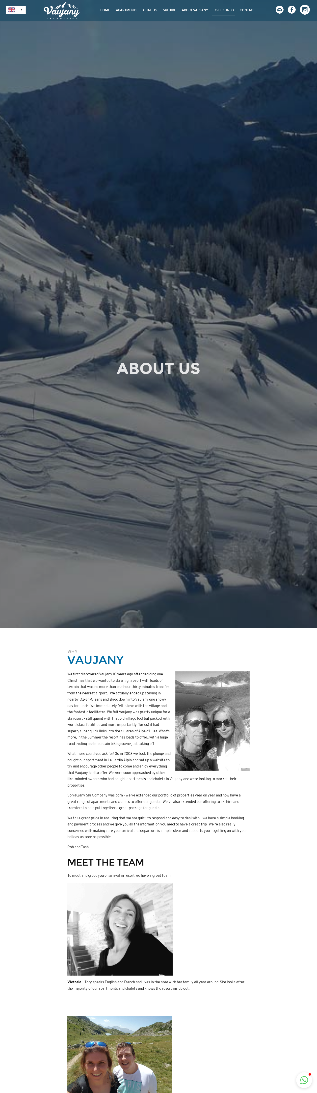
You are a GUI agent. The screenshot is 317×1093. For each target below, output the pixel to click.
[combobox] (16, 10)
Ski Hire (169, 10)
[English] (16, 10)
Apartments (126, 10)
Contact (247, 10)
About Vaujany (195, 10)
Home (105, 10)
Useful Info (223, 10)
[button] (304, 1080)
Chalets (150, 10)
